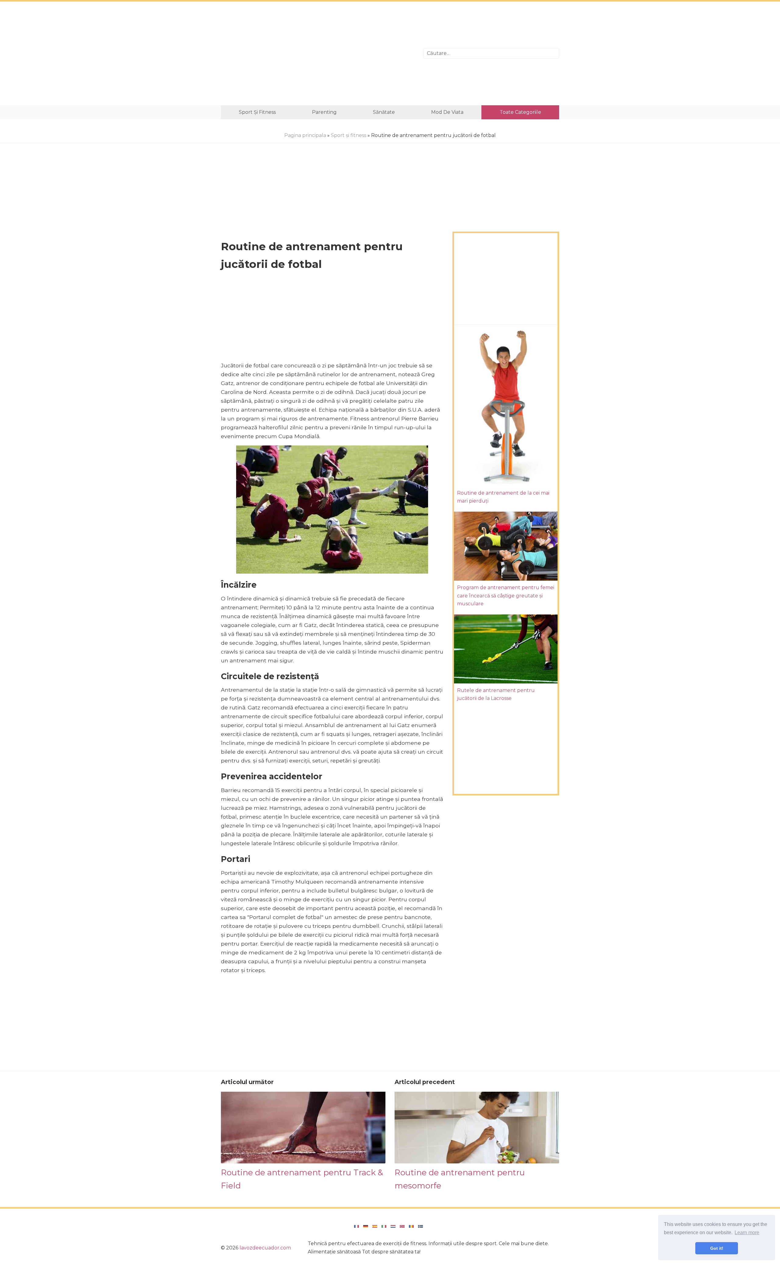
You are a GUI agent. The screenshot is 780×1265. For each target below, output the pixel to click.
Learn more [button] (747, 1232)
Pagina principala (305, 135)
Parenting (324, 112)
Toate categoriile (520, 112)
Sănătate (384, 112)
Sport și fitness (257, 112)
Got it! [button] (716, 1248)
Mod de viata (447, 112)
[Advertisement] (317, 53)
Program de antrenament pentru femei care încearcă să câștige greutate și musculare (505, 596)
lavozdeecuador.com (265, 1248)
